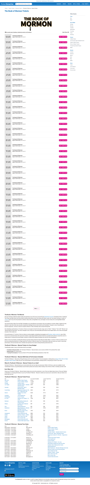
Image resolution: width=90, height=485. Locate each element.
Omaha (6, 414)
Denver (6, 392)
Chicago (6, 383)
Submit (61, 474)
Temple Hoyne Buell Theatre (54, 437)
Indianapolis (7, 413)
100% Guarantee (21, 467)
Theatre (69, 4)
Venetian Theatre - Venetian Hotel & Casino (23, 385)
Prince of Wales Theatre (23, 381)
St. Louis (6, 398)
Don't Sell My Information (50, 467)
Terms (47, 464)
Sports (64, 4)
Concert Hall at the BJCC (23, 419)
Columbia (7, 395)
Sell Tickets (85, 4)
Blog (33, 469)
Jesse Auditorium (21, 395)
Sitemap (47, 469)
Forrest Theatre (21, 397)
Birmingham (7, 419)
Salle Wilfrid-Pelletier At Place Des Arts (23, 402)
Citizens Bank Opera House (23, 420)
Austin (6, 417)
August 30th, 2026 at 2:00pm (62, 359)
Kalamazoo (7, 408)
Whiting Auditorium (22, 406)
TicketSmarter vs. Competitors (38, 466)
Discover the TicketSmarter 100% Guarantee (45, 1)
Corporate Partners (35, 464)
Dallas (6, 416)
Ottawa (6, 403)
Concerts (59, 4)
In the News (34, 468)
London (6, 381)
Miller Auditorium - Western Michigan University (23, 408)
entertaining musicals (48, 316)
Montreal (6, 401)
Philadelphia (7, 397)
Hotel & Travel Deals (36, 467)
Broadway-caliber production (54, 334)
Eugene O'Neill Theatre (10, 360)
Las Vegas (7, 384)
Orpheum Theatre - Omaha (23, 414)
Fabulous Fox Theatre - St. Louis (55, 442)
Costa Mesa (7, 390)
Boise (6, 410)
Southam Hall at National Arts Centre (55, 445)
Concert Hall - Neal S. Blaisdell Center (22, 388)
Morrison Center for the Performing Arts (23, 411)
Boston (6, 420)
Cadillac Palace (21, 383)
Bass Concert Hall (21, 417)
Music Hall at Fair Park (22, 416)
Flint (5, 406)
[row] (36, 37)
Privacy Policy (48, 466)
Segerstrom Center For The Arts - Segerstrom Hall (23, 391)
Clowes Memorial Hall (22, 413)
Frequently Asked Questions (23, 466)
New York (7, 380)
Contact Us (20, 464)
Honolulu (6, 387)
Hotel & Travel (76, 4)
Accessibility (48, 468)
